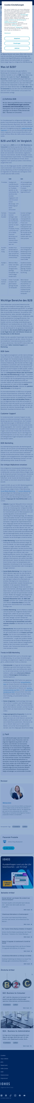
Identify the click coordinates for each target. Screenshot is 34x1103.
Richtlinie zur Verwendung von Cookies (15, 20)
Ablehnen (17, 48)
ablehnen (14, 25)
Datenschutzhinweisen (10, 22)
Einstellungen (24, 14)
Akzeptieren (19, 27)
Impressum (7, 33)
